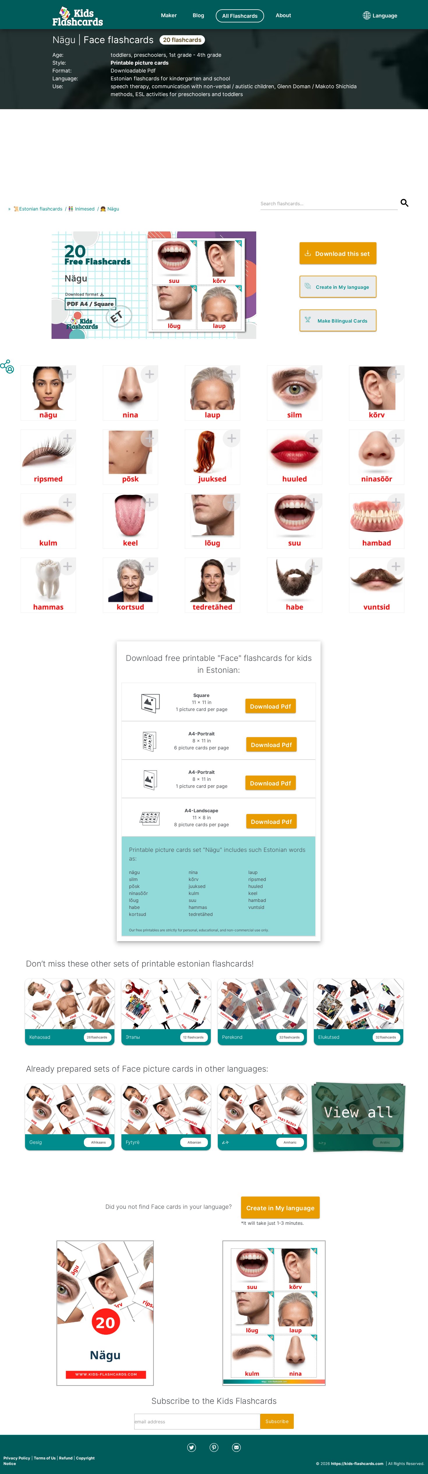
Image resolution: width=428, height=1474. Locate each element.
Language (374, 16)
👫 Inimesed (81, 209)
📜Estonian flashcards (37, 209)
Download (270, 706)
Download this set (342, 253)
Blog (198, 15)
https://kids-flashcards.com (357, 1463)
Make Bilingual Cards (343, 321)
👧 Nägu (109, 209)
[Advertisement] (214, 150)
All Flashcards (240, 16)
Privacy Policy (16, 1458)
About (283, 15)
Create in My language (342, 287)
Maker (169, 15)
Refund (65, 1458)
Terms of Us (45, 1458)
